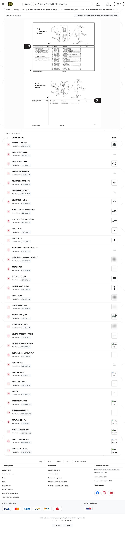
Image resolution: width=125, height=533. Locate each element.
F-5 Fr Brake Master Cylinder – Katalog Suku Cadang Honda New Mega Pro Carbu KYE (88, 9)
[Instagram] (104, 493)
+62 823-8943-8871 (67, 521)
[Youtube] (111, 493)
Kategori (27, 4)
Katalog (16, 9)
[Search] (35, 4)
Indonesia (57, 525)
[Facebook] (97, 493)
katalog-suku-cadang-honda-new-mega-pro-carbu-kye (40, 9)
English (68, 525)
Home (8, 9)
